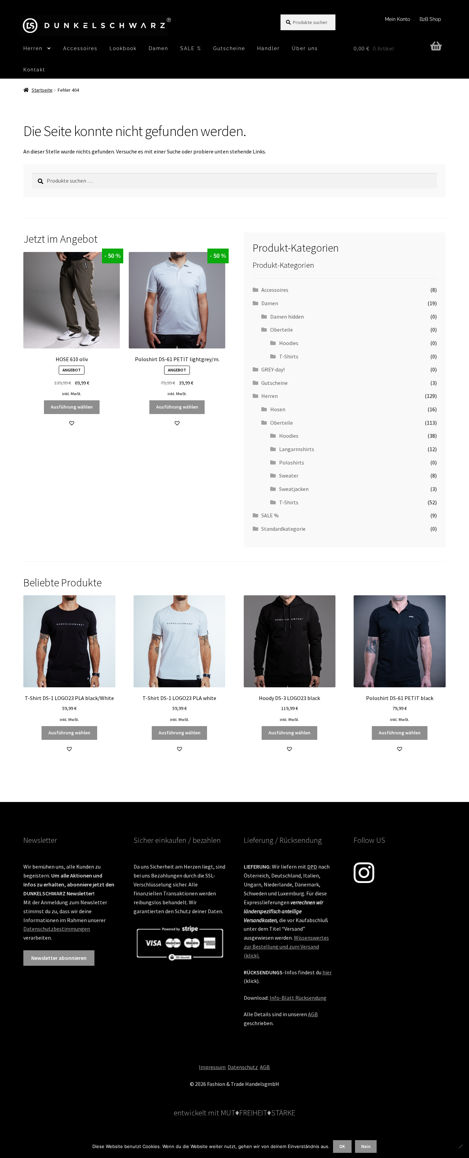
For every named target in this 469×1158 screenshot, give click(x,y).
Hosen (277, 409)
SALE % (190, 48)
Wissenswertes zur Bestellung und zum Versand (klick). (286, 946)
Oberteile (281, 329)
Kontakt (34, 69)
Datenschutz (243, 1067)
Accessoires (80, 48)
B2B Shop (430, 19)
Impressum (212, 1067)
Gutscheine (229, 48)
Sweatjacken (294, 488)
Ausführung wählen (72, 407)
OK (342, 1146)
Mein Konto (397, 19)
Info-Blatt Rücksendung (298, 997)
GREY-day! (273, 369)
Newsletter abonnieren (59, 957)
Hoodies (288, 343)
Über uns (305, 48)
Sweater (288, 475)
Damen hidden (287, 316)
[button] (72, 423)
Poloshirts (291, 462)
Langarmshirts (296, 449)
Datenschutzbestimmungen (56, 928)
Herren (33, 48)
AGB (313, 1014)
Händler (268, 48)
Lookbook (123, 48)
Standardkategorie (283, 528)
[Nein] (460, 1146)
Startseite (42, 90)
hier (327, 972)
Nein (365, 1146)
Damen (158, 48)
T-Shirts (288, 356)
